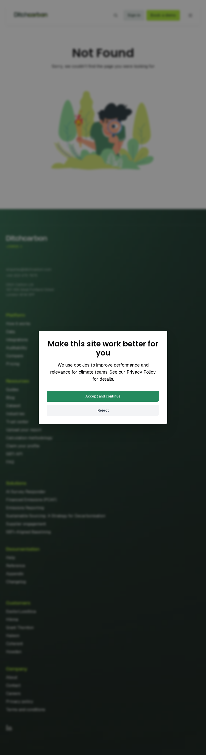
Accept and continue (103, 396)
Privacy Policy (141, 372)
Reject (103, 410)
